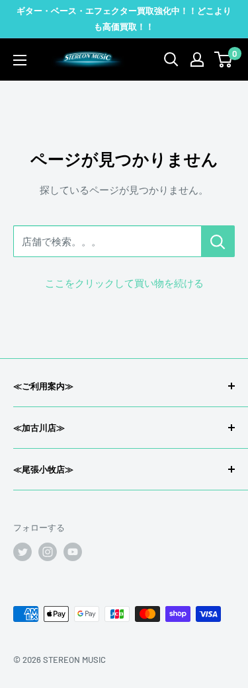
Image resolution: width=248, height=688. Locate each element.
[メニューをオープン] (19, 60)
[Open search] (171, 59)
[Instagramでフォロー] (47, 552)
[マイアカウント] (197, 59)
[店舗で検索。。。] (218, 241)
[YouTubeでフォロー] (72, 552)
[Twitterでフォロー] (22, 552)
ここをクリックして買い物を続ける (124, 283)
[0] (224, 59)
